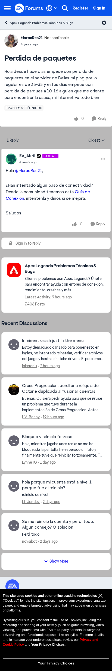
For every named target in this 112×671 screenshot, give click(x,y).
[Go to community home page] (29, 8)
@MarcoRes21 (28, 170)
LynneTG (29, 462)
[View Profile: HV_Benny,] (13, 389)
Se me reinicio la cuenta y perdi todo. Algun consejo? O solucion (58, 524)
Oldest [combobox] (96, 140)
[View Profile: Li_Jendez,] (13, 486)
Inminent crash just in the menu (53, 340)
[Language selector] (52, 8)
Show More (58, 561)
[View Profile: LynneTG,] (13, 440)
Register (80, 8)
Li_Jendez (31, 501)
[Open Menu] (104, 23)
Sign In (99, 8)
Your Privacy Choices (56, 663)
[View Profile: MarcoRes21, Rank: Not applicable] (11, 41)
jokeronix (29, 365)
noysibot (29, 541)
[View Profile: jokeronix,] (13, 344)
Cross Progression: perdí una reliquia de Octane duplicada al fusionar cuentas (60, 388)
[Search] (65, 8)
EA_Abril (27, 155)
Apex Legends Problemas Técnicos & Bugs (41, 23)
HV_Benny (31, 416)
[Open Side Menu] (7, 8)
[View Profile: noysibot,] (13, 525)
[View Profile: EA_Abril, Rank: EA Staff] (11, 159)
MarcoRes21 (32, 37)
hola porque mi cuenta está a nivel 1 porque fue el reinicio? (57, 485)
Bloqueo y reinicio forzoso (47, 436)
